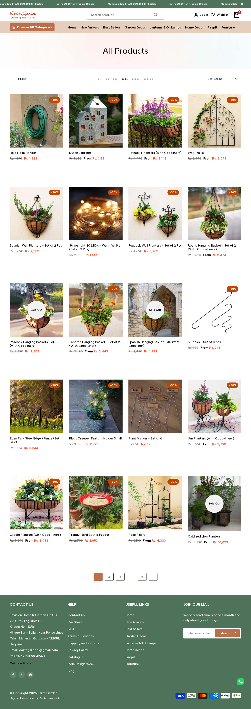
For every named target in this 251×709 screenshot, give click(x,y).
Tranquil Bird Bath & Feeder (89, 535)
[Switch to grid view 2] (107, 79)
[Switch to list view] (100, 79)
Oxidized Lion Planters (204, 536)
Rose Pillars (136, 535)
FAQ (71, 629)
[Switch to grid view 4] (125, 79)
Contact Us (76, 615)
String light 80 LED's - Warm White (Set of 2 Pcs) (94, 247)
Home (130, 615)
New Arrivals (135, 622)
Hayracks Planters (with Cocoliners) (155, 153)
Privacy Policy (78, 650)
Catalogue (75, 657)
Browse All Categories (34, 27)
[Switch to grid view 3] (115, 79)
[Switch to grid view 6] (148, 79)
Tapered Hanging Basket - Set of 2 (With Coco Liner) (94, 344)
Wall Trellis (196, 153)
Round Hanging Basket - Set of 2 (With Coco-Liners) (212, 247)
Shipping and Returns (83, 643)
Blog (71, 671)
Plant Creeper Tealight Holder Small (95, 438)
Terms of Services (81, 636)
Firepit (130, 657)
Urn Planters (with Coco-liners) (211, 438)
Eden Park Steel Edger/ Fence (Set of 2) (34, 440)
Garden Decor (136, 636)
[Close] (241, 4)
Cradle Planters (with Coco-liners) (35, 535)
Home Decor (135, 650)
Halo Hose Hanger (23, 153)
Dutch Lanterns (80, 153)
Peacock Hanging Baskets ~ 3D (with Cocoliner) (32, 344)
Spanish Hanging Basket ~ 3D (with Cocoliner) (154, 344)
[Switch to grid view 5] (135, 79)
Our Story (75, 622)
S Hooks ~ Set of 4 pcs (204, 342)
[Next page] (153, 577)
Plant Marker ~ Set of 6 (145, 438)
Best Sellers (134, 629)
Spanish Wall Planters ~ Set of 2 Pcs (36, 245)
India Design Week (81, 664)
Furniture (132, 664)
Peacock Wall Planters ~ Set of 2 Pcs (155, 245)
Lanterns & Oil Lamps (141, 643)
